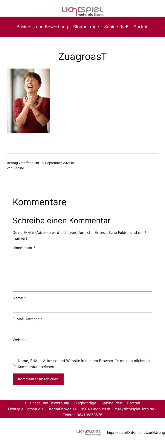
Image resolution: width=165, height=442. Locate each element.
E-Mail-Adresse (28, 319)
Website (20, 340)
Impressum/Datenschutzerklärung (136, 432)
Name (19, 298)
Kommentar (24, 248)
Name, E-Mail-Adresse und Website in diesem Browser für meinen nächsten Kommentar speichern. (84, 364)
